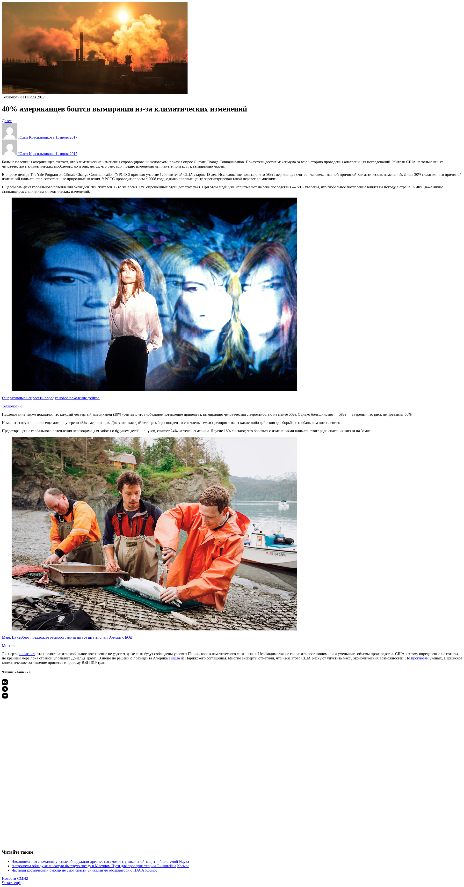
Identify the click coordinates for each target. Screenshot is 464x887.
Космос (183, 866)
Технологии (12, 97)
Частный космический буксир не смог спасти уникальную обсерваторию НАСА (78, 870)
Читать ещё (11, 883)
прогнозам (419, 658)
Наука (184, 861)
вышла (174, 658)
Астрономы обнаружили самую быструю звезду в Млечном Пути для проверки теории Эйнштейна (94, 866)
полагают (27, 654)
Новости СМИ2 (15, 878)
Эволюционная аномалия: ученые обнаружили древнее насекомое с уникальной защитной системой (95, 861)
